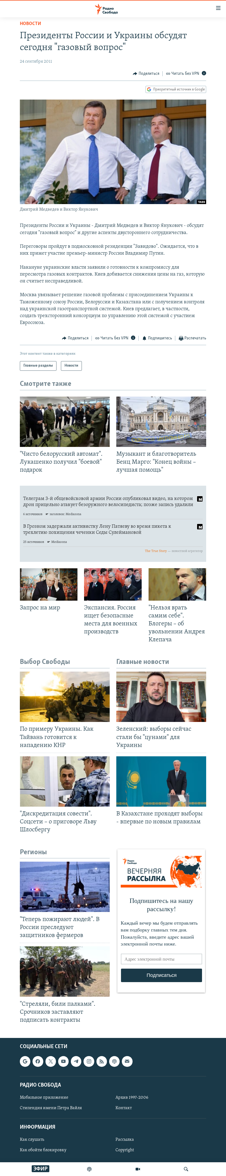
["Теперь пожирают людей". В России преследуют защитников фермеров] (65, 887)
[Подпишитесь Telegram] (76, 1061)
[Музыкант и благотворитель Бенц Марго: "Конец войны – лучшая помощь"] (161, 422)
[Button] (146, 73)
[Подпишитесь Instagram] (89, 1061)
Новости (30, 23)
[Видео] (138, 1169)
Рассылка (124, 1139)
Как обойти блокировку (43, 1150)
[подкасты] (89, 1169)
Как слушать (32, 1139)
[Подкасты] (114, 1061)
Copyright (124, 1150)
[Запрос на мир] (48, 584)
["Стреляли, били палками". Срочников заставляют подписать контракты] (65, 971)
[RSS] (101, 1061)
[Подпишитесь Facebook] (38, 1061)
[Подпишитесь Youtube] (63, 1061)
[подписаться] (127, 1061)
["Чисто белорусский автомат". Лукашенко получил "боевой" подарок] (65, 422)
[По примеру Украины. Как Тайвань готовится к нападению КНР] (65, 697)
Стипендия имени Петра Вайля (51, 1108)
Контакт (123, 1108)
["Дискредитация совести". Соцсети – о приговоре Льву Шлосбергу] (65, 781)
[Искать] (186, 1169)
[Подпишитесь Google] (25, 1061)
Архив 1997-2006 (131, 1097)
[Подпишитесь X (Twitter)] (50, 1061)
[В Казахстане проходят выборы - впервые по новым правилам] (161, 781)
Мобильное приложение (44, 1097)
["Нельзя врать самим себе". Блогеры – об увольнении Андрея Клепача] (177, 584)
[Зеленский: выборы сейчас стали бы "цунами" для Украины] (161, 697)
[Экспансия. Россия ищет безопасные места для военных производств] (113, 584)
